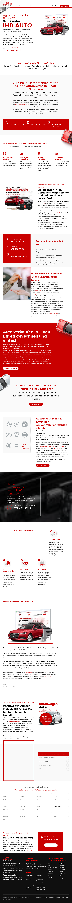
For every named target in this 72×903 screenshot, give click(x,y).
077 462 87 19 (58, 2)
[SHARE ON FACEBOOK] (6, 686)
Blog (67, 2)
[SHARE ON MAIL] (14, 686)
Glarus (50, 869)
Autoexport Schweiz (38, 876)
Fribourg (61, 878)
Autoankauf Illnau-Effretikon (22, 104)
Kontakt (63, 2)
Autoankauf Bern (30, 883)
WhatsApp (34, 122)
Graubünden (62, 869)
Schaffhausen (62, 873)
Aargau (50, 863)
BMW (50, 446)
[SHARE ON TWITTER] (4, 687)
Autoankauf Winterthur (28, 888)
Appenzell (61, 863)
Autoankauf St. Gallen (39, 880)
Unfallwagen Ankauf (14, 721)
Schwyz (61, 871)
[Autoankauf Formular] (48, 122)
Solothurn (50, 873)
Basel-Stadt (62, 865)
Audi (53, 446)
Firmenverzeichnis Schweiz (40, 890)
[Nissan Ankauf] (25, 435)
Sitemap (58, 897)
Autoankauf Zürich (40, 883)
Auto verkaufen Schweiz (29, 876)
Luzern (50, 875)
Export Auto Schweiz (28, 880)
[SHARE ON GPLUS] (9, 686)
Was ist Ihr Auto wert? (58, 122)
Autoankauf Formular (56, 125)
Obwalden (51, 878)
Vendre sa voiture (40, 887)
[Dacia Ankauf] (17, 435)
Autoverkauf (30, 850)
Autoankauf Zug (30, 885)
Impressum (51, 897)
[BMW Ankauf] (25, 424)
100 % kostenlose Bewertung (46, 757)
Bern (49, 865)
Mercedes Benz (44, 446)
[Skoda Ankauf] (9, 445)
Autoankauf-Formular (52, 313)
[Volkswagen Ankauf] (9, 424)
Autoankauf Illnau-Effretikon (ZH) (18, 602)
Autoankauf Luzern (40, 885)
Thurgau (50, 871)
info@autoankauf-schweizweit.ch (38, 866)
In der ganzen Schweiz (45, 765)
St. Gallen (61, 867)
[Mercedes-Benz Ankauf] (17, 424)
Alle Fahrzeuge (43, 769)
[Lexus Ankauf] (9, 435)
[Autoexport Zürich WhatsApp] (28, 122)
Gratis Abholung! (43, 761)
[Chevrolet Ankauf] (17, 445)
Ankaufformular (49, 676)
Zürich (43, 203)
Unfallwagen (34, 294)
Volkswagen (60, 446)
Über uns (45, 897)
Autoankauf (57, 213)
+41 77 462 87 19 (32, 863)
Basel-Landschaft (52, 867)
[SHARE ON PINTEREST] (11, 686)
